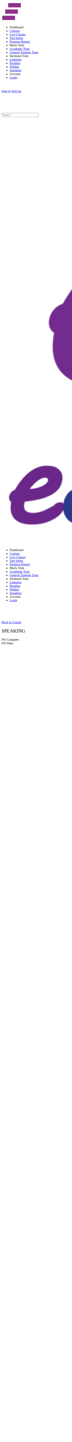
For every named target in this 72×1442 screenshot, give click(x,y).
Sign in (6, 91)
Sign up (16, 91)
